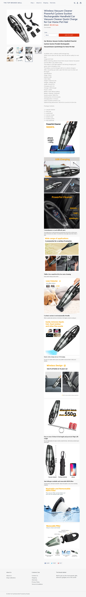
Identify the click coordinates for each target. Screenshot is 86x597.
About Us (9, 575)
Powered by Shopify (25, 593)
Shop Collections (11, 578)
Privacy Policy (36, 582)
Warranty (34, 580)
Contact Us (35, 575)
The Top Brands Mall (13, 3)
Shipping (34, 578)
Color (45, 32)
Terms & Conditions (37, 584)
